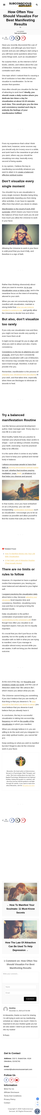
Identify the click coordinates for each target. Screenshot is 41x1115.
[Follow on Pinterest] (11, 1080)
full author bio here (28, 785)
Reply (7, 1035)
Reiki (19, 473)
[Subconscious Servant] (20, 4)
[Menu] (4, 4)
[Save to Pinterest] (23, 38)
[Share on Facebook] (11, 38)
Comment (30, 999)
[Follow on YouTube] (16, 1080)
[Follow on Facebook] (6, 1080)
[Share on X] (17, 38)
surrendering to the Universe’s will (16, 620)
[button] (37, 1111)
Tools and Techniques (20, 33)
